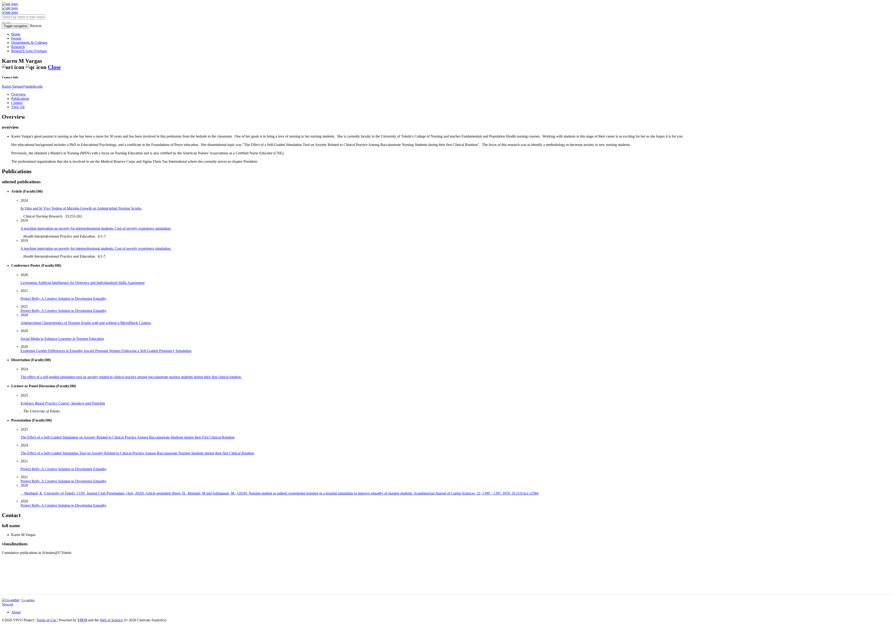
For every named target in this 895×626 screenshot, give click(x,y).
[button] (4, 22)
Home (15, 34)
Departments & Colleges (29, 43)
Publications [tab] (20, 98)
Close (54, 67)
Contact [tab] (17, 103)
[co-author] (11, 600)
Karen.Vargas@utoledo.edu (22, 86)
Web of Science (111, 620)
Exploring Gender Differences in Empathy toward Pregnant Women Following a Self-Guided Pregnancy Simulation (106, 351)
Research (18, 47)
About (16, 612)
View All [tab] (17, 107)
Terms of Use (46, 620)
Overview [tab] (18, 94)
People (16, 38)
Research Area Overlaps (29, 51)
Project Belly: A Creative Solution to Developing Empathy (64, 311)
